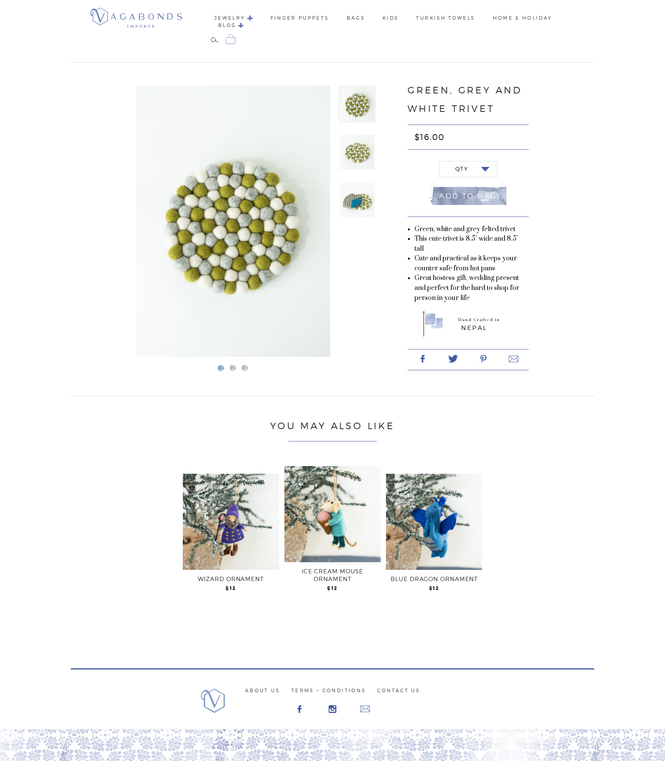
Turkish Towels (445, 18)
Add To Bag (468, 196)
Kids (390, 18)
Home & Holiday (523, 18)
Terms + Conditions (328, 690)
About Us (262, 690)
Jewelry (230, 18)
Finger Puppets (300, 18)
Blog (227, 25)
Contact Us (398, 690)
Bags (356, 18)
